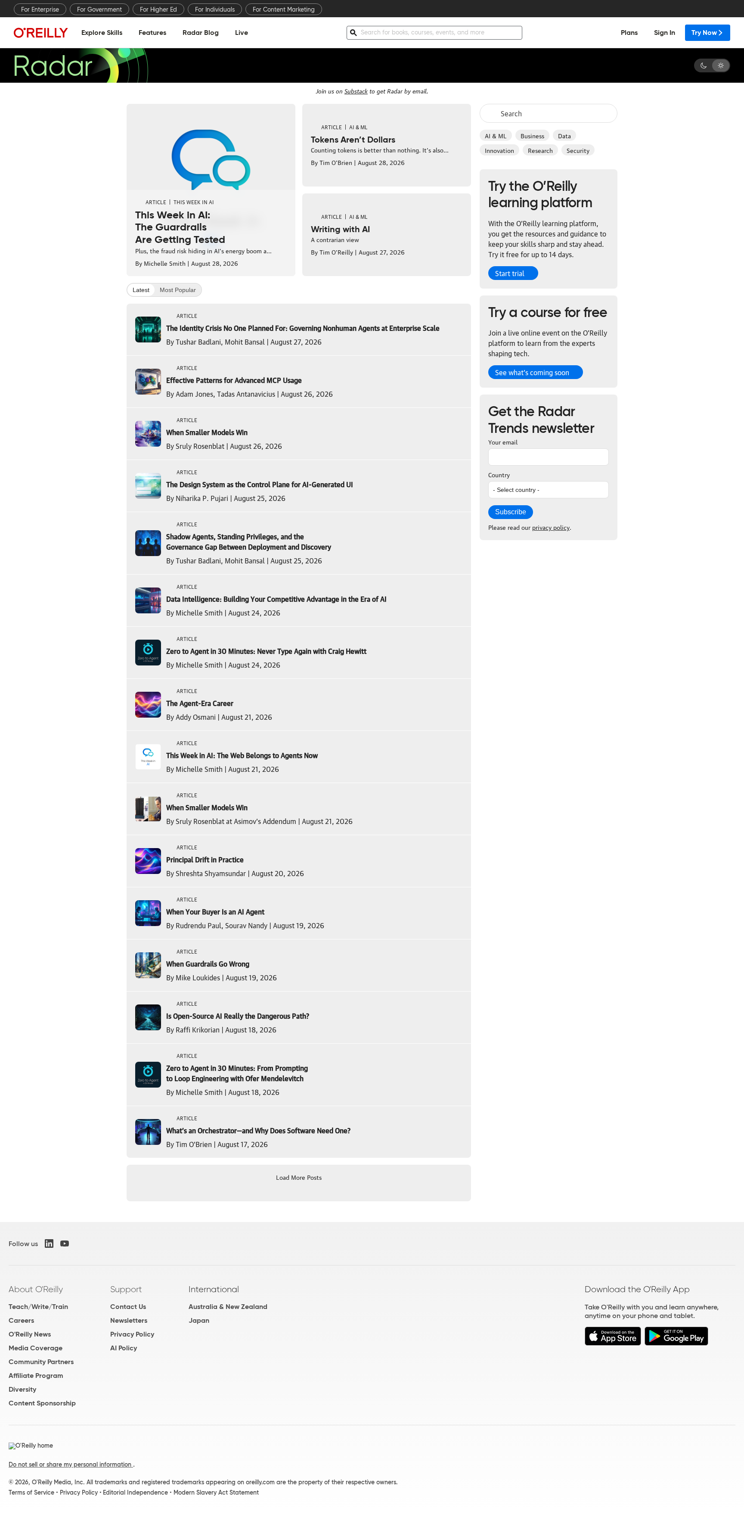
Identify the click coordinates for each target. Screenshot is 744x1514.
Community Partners (41, 1361)
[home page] (41, 32)
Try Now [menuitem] (704, 32)
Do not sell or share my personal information (71, 1464)
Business (532, 135)
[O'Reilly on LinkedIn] (49, 1243)
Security (578, 150)
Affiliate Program (36, 1375)
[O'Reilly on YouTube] (64, 1243)
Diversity (22, 1389)
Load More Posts (299, 1176)
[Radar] (81, 65)
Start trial (509, 273)
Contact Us (128, 1306)
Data (564, 135)
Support (126, 1289)
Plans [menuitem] (629, 32)
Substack (356, 90)
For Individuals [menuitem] (215, 9)
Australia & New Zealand (228, 1306)
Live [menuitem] (241, 32)
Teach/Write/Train (38, 1306)
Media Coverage (35, 1347)
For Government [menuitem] (99, 9)
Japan (199, 1320)
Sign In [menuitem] (664, 32)
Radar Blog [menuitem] (201, 32)
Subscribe (510, 512)
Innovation (499, 150)
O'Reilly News (30, 1334)
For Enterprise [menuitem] (40, 9)
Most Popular (178, 289)
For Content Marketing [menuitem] (284, 9)
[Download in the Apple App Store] (613, 1343)
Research (540, 150)
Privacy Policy (132, 1334)
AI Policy (123, 1347)
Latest (141, 289)
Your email (503, 441)
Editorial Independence (135, 1492)
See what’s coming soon (532, 372)
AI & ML (496, 135)
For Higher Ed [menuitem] (158, 9)
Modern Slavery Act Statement (216, 1492)
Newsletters (128, 1320)
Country (499, 474)
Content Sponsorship (42, 1403)
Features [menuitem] (152, 32)
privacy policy (551, 526)
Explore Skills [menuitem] (101, 32)
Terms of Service (31, 1492)
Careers (21, 1320)
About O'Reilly (36, 1289)
